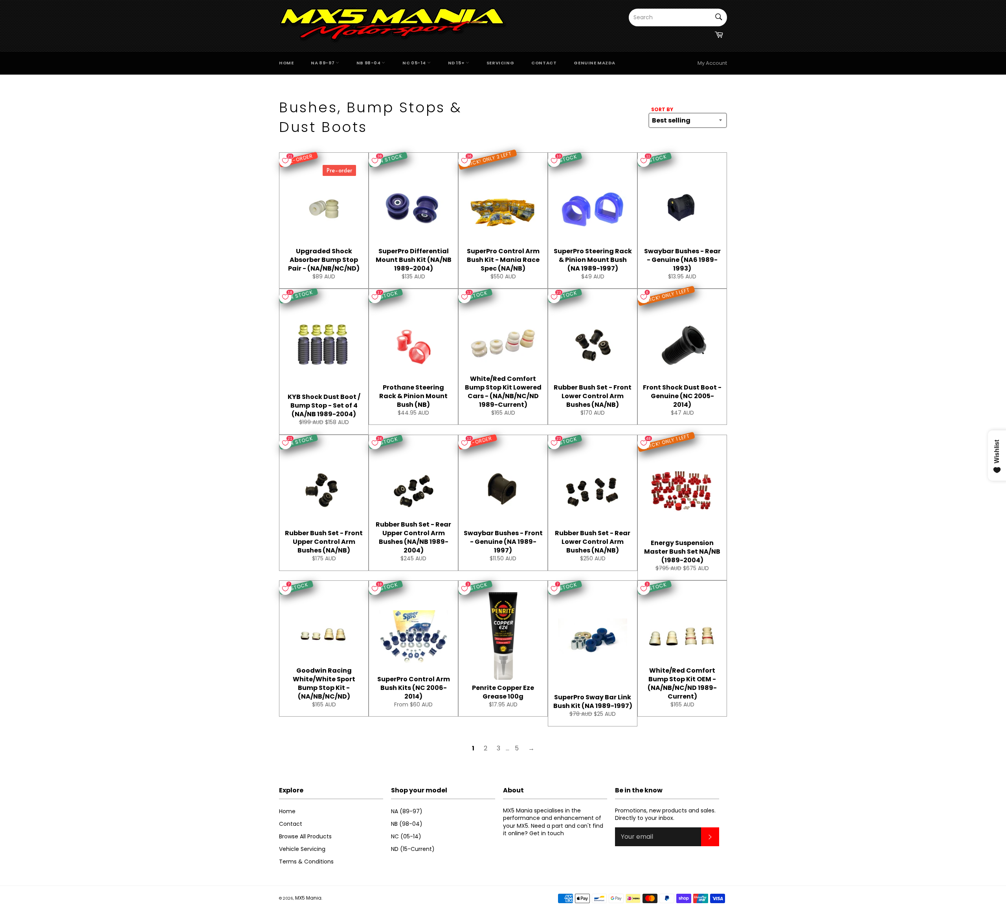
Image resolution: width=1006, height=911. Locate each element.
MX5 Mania (308, 898)
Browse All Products (305, 836)
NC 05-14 (414, 63)
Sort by (662, 109)
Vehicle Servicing (302, 849)
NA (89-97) (406, 811)
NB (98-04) (406, 824)
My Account (712, 63)
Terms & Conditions (306, 861)
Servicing (500, 63)
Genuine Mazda (594, 63)
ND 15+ (457, 63)
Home (286, 63)
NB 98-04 (369, 63)
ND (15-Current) (413, 849)
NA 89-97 (323, 63)
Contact (543, 63)
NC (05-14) (406, 836)
